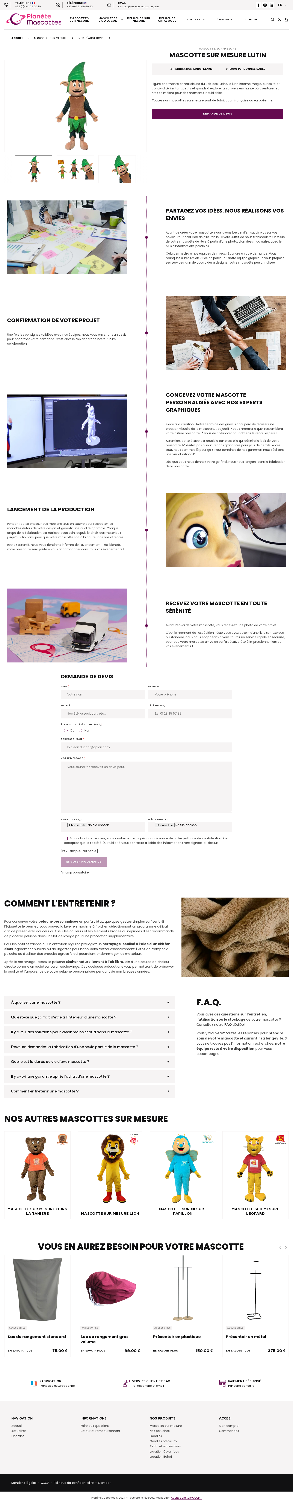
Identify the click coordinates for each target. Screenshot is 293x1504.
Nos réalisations (91, 38)
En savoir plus (20, 1351)
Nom (65, 686)
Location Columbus (164, 1451)
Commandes (229, 1431)
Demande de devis (217, 114)
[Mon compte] (279, 20)
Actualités (18, 1431)
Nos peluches (160, 1431)
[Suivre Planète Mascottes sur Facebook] (258, 5)
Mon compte (229, 1426)
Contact (17, 1436)
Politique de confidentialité (74, 1483)
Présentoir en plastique (177, 1336)
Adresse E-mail (73, 739)
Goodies (156, 1436)
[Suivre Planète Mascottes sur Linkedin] (271, 5)
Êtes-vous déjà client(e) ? (81, 724)
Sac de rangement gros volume (104, 1339)
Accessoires (17, 1328)
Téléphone (157, 705)
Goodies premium (163, 1441)
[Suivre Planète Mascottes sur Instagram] (264, 5)
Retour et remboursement (100, 1431)
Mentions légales (23, 1483)
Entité (65, 705)
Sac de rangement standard (37, 1336)
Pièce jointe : (71, 819)
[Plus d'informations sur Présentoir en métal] (255, 1288)
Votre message (73, 758)
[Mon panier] (286, 20)
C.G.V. (45, 1483)
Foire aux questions (95, 1426)
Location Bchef (161, 1456)
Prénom (154, 686)
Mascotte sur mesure (50, 38)
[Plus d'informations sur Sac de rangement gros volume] (110, 1288)
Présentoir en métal (246, 1336)
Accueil (17, 38)
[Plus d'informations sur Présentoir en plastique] (183, 1288)
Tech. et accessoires (165, 1446)
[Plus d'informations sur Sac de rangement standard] (37, 1288)
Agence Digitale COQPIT (186, 1497)
